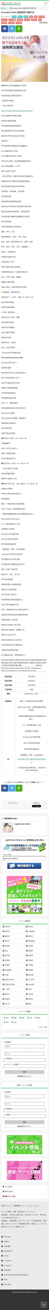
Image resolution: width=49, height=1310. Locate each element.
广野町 (30, 965)
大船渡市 (31, 931)
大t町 (7, 975)
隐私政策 (7, 1270)
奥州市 (30, 936)
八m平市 (31, 980)
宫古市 (20, 16)
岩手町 (7, 955)
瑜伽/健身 (19, 19)
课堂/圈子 (7, 1246)
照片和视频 (12, 19)
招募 (15, 1018)
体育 (31, 16)
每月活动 (7, 1237)
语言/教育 (11, 22)
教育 (22, 1018)
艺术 (7, 1022)
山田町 (30, 946)
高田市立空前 (10, 984)
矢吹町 (30, 960)
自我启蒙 (4, 22)
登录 (5, 1280)
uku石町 (31, 984)
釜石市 (7, 994)
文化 (30, 1018)
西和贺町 (31, 941)
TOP (4, 8)
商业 (36, 16)
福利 (38, 1018)
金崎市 (7, 999)
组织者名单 (8, 1251)
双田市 (30, 999)
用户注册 (7, 1284)
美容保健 (34, 19)
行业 (15, 1022)
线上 (6, 951)
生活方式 (27, 19)
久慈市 (14, 16)
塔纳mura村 (9, 980)
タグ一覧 (43, 1027)
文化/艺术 (4, 19)
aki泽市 (7, 927)
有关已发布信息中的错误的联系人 (16, 1275)
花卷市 (30, 927)
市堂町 (7, 960)
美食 (40, 19)
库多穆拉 (8, 970)
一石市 (7, 989)
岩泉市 (30, 955)
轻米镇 (30, 975)
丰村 (30, 989)
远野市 (7, 931)
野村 (30, 1004)
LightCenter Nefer (22, 824)
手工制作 (41, 16)
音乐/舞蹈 (18, 22)
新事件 (6, 1241)
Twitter (6, 1256)
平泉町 (7, 965)
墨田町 (30, 951)
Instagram (8, 1265)
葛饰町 (7, 946)
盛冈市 (26, 16)
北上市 (7, 1004)
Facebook (8, 1261)
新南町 (30, 970)
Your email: (7, 854)
